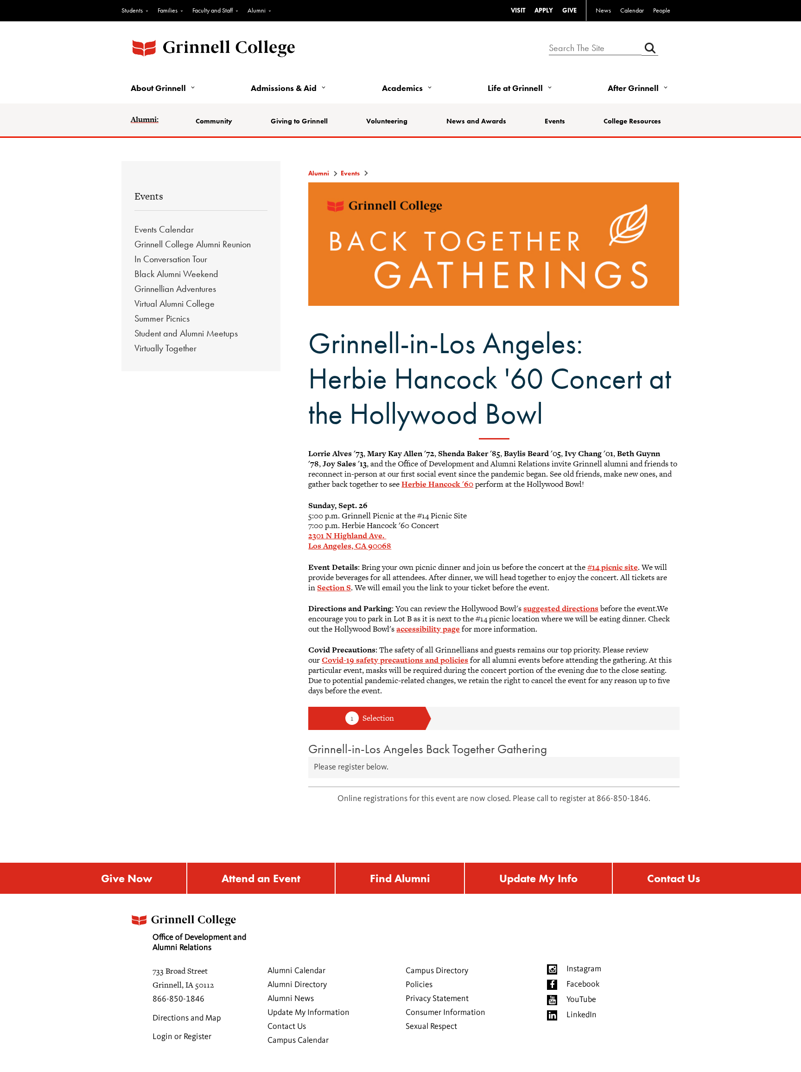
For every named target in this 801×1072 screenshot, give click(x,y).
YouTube (581, 999)
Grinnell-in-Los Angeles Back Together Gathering (427, 749)
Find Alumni (400, 878)
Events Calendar (164, 229)
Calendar (632, 10)
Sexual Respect (431, 1026)
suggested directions (560, 608)
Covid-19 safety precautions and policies (395, 659)
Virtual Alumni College (174, 303)
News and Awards (476, 121)
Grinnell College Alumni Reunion (192, 244)
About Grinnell (158, 88)
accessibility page (428, 628)
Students (132, 10)
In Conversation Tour (170, 259)
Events (555, 121)
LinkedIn (581, 1015)
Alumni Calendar (296, 971)
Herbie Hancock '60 (437, 484)
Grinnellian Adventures (175, 289)
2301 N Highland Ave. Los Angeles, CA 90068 (349, 540)
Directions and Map (187, 1018)
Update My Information (308, 1012)
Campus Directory (437, 971)
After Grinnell (633, 88)
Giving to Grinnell (299, 121)
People (661, 10)
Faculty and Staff (212, 10)
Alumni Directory (297, 985)
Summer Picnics (162, 318)
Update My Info (538, 878)
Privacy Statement (437, 999)
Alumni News (290, 999)
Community (214, 121)
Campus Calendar (298, 1040)
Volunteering (386, 121)
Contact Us (673, 878)
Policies (419, 985)
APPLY (543, 10)
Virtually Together (165, 348)
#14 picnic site (612, 567)
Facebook (582, 984)
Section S (334, 587)
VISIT (518, 10)
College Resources (632, 121)
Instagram (583, 969)
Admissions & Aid (284, 88)
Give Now (126, 878)
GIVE (569, 10)
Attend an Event (261, 878)
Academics (402, 88)
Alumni (257, 10)
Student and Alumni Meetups (186, 333)
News (603, 10)
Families (168, 10)
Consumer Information (445, 1012)
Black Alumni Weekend (176, 274)
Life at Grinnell (515, 88)
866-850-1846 (178, 999)
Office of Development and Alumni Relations (199, 942)
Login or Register (182, 1037)
